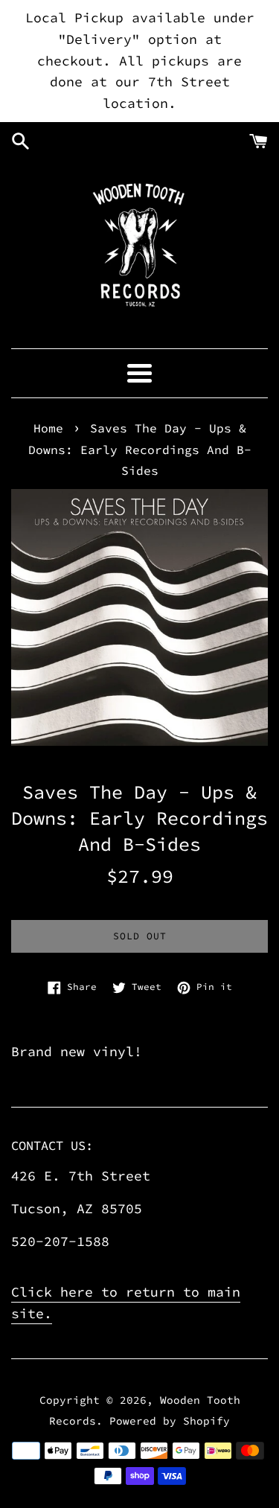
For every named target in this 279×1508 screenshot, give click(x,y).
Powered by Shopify (169, 1421)
